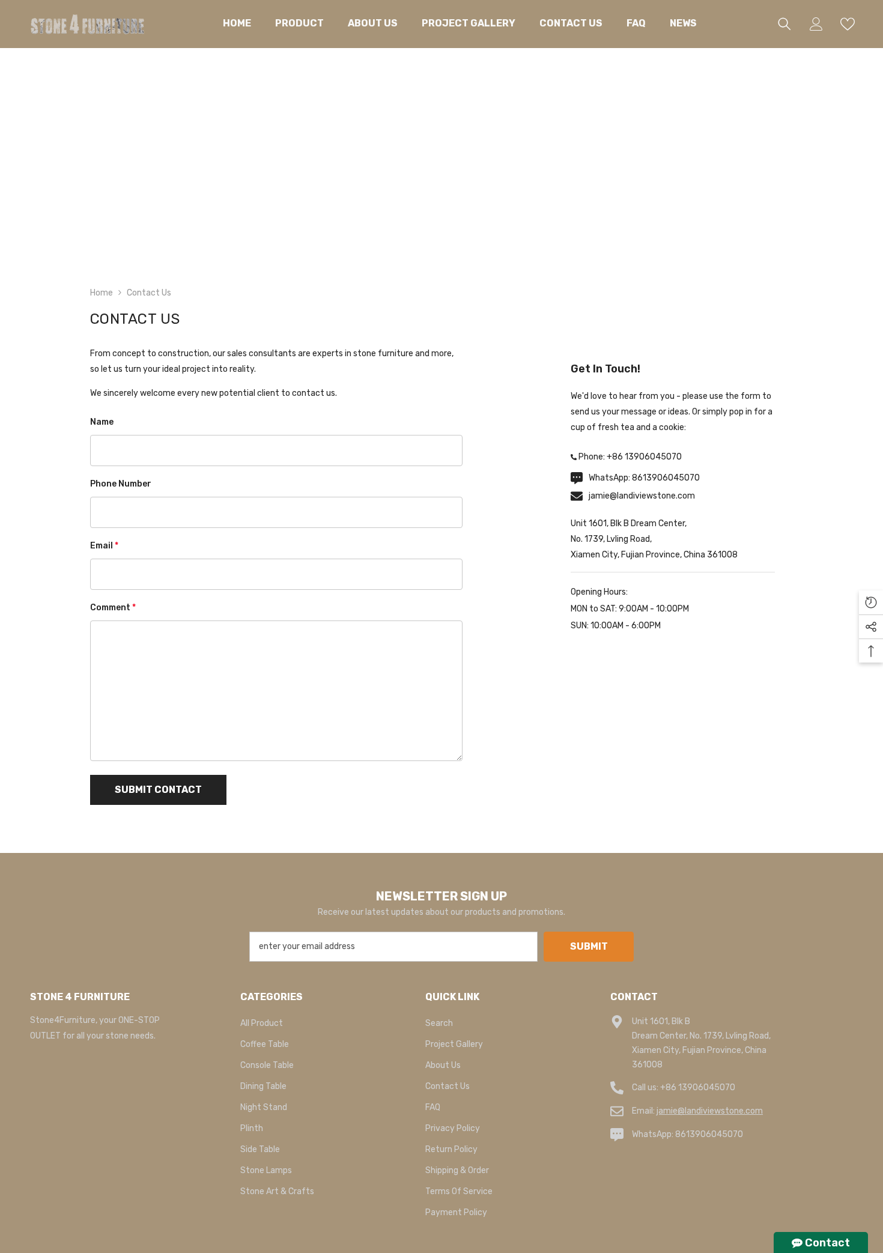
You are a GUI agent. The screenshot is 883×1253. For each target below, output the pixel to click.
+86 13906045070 (644, 457)
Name (102, 422)
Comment (113, 607)
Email (104, 546)
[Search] (784, 24)
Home (101, 293)
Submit (589, 946)
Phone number (120, 484)
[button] (158, 790)
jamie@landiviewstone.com (642, 496)
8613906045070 (666, 478)
